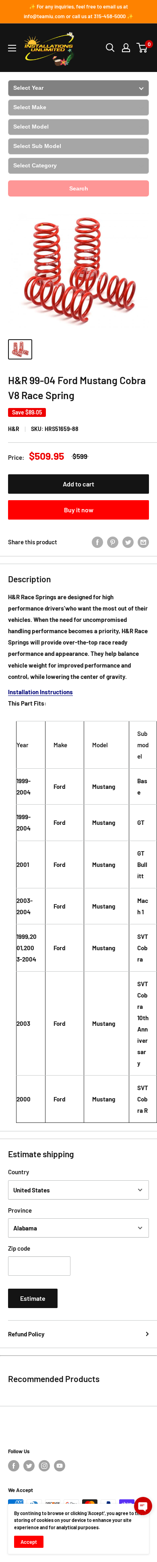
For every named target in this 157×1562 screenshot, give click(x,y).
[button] (143, 1506)
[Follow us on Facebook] (13, 1465)
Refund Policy (26, 1334)
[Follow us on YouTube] (59, 1465)
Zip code (19, 1248)
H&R (13, 428)
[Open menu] (12, 48)
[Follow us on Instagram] (44, 1465)
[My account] (126, 47)
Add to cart (78, 484)
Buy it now (78, 510)
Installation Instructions (40, 691)
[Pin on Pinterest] (112, 542)
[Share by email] (143, 542)
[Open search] (110, 47)
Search (78, 188)
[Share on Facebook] (97, 542)
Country (18, 1171)
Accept (29, 1542)
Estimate (32, 1298)
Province (20, 1210)
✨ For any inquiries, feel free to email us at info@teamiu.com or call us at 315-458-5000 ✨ (78, 11)
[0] (142, 48)
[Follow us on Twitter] (29, 1465)
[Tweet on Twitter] (128, 542)
